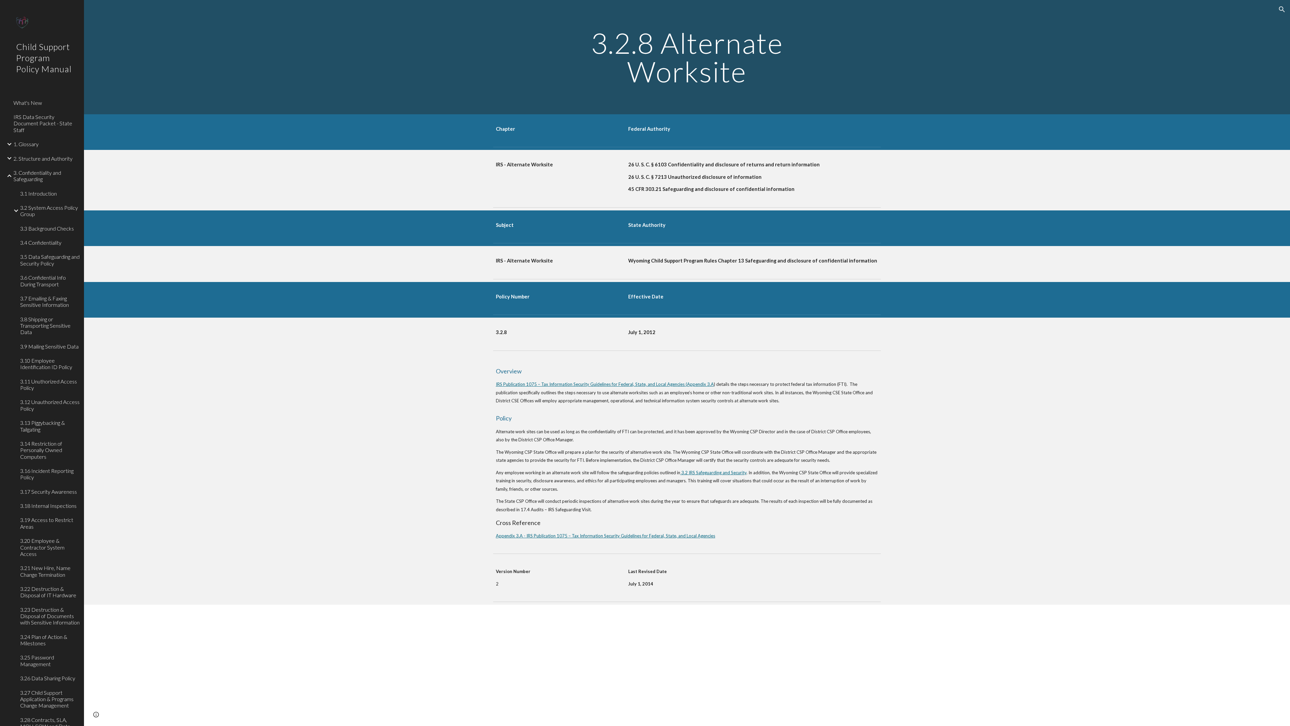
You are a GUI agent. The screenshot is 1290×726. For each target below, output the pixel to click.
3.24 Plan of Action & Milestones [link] (43, 640)
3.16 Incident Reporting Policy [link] (47, 474)
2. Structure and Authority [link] (43, 158)
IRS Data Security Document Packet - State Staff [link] (42, 123)
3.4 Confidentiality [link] (40, 242)
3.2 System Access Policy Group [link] (49, 210)
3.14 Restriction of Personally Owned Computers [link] (41, 450)
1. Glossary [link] (26, 144)
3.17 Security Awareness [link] (48, 491)
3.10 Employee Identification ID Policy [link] (46, 363)
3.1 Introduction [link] (38, 193)
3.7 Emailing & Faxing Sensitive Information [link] (44, 301)
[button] (1282, 9)
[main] (687, 57)
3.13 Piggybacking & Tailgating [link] (42, 425)
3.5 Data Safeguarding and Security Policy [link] (50, 259)
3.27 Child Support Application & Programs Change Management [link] (47, 699)
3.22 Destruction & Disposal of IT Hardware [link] (48, 592)
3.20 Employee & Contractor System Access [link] (42, 547)
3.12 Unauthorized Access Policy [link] (50, 405)
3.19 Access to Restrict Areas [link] (46, 523)
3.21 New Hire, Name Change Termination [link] (45, 571)
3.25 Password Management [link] (37, 660)
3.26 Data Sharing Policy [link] (47, 678)
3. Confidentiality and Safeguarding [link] (37, 175)
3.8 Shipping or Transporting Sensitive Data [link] (45, 325)
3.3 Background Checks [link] (47, 228)
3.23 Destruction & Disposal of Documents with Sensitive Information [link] (50, 616)
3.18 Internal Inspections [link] (48, 505)
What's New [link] (27, 102)
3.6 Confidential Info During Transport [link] (43, 280)
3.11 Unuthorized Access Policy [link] (48, 384)
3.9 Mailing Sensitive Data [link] (49, 346)
